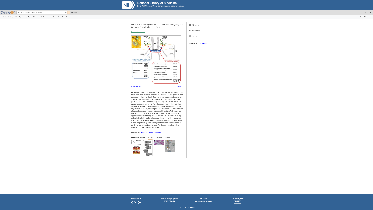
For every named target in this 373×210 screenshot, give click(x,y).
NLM (180, 207)
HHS (187, 207)
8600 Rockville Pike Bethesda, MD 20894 (169, 200)
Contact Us (237, 203)
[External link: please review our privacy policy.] (131, 202)
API (366, 12)
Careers (237, 201)
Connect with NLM (135, 198)
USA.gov (192, 207)
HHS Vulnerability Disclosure (203, 201)
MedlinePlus (202, 43)
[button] (11, 17)
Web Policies (203, 198)
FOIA (203, 200)
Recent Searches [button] (365, 17)
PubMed (157, 132)
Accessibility (237, 200)
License (179, 86)
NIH (184, 207)
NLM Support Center (237, 198)
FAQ (370, 12)
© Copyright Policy (136, 86)
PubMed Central (147, 132)
